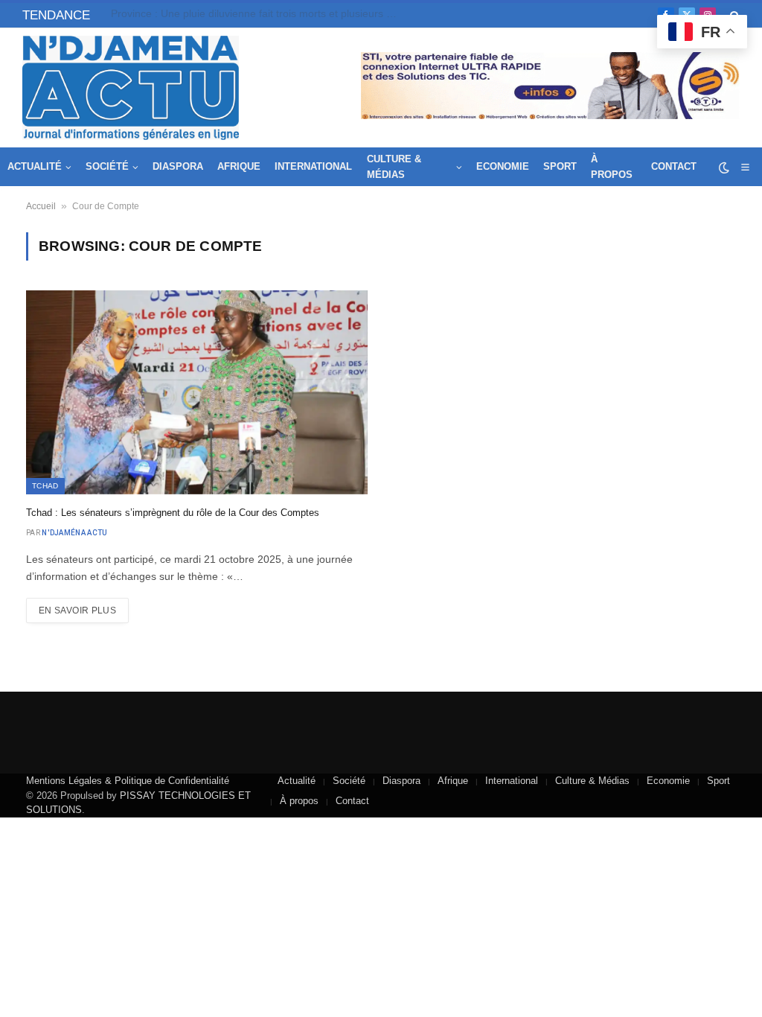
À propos (612, 166)
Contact (674, 166)
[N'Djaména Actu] (130, 87)
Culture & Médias (394, 166)
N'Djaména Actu (74, 533)
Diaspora (178, 166)
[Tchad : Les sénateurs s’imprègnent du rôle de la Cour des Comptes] (197, 392)
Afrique (238, 166)
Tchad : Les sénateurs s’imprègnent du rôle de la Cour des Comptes (172, 512)
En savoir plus (77, 610)
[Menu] (745, 167)
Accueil (41, 206)
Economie (502, 166)
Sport (560, 166)
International (313, 166)
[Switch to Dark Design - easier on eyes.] (724, 167)
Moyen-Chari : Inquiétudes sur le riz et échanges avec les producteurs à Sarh (260, 13)
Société (107, 166)
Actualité (34, 166)
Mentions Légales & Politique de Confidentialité (127, 780)
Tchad (45, 486)
